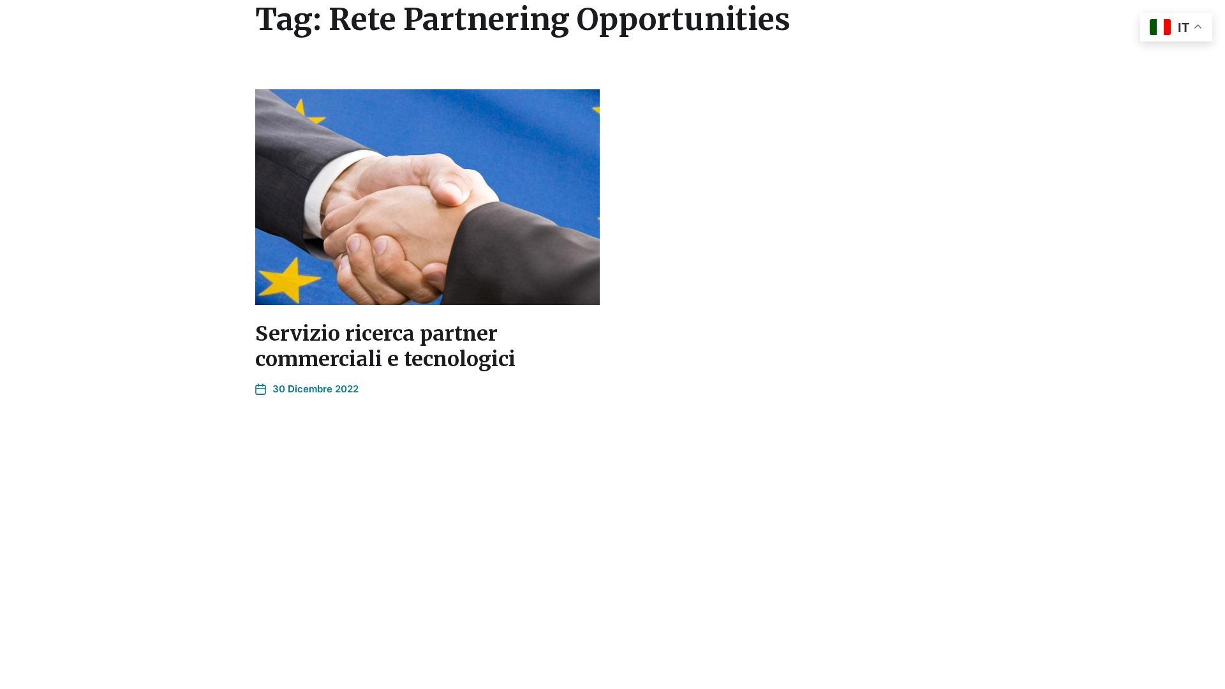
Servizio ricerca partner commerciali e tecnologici (385, 346)
